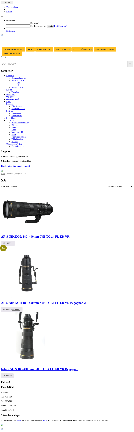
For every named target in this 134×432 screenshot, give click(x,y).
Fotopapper (16, 113)
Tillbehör (10, 120)
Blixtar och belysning (20, 123)
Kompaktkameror (19, 78)
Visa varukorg (12, 7)
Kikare (9, 90)
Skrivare (9, 111)
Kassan (9, 12)
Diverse (15, 125)
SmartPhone (11, 118)
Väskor (15, 141)
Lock (14, 130)
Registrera (10, 31)
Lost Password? (60, 26)
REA (8, 101)
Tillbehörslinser (18, 139)
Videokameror (17, 87)
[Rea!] (27, 297)
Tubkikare (16, 92)
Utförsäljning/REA (14, 144)
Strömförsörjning (19, 137)
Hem (3, 174)
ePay (19, 420)
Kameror (10, 76)
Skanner (9, 104)
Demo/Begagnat (18, 146)
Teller (45, 420)
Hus (18, 83)
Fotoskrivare (17, 116)
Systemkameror (18, 80)
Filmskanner (17, 106)
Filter (14, 127)
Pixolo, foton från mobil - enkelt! (15, 166)
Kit (18, 85)
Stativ (14, 134)
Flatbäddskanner (18, 108)
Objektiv (9, 97)
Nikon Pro (10, 94)
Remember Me (40, 26)
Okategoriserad (12, 99)
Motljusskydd (17, 132)
